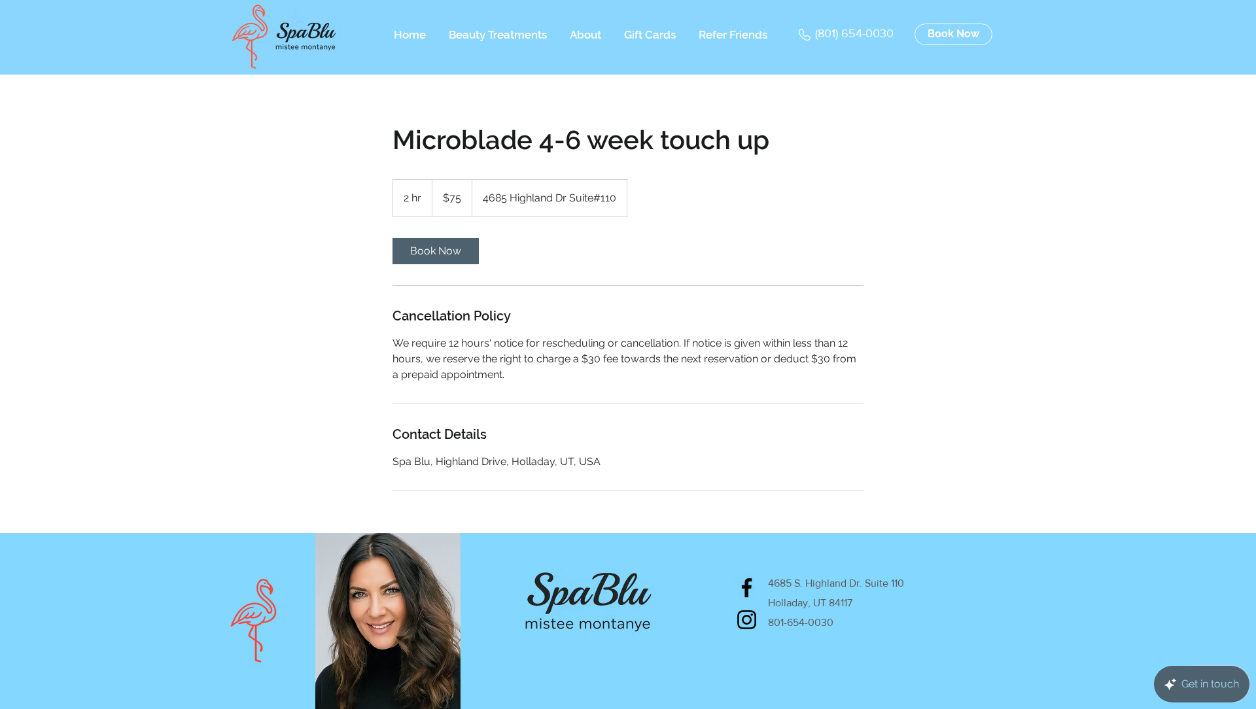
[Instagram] (746, 619)
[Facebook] (746, 587)
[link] (435, 251)
